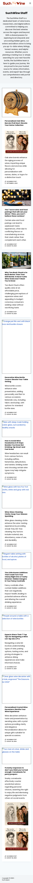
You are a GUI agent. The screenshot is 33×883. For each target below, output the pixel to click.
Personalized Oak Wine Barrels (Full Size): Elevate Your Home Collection (16, 123)
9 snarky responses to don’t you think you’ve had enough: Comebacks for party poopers (16, 771)
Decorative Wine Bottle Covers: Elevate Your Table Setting (16, 379)
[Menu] (30, 3)
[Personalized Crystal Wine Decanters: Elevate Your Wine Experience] (16, 689)
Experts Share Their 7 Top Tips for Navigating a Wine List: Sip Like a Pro (16, 636)
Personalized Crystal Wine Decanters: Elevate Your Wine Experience (16, 709)
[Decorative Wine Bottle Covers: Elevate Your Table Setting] (16, 347)
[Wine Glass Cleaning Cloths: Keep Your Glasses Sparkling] (16, 496)
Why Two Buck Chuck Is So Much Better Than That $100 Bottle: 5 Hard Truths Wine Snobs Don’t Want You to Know (16, 276)
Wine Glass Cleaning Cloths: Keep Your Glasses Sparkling (16, 514)
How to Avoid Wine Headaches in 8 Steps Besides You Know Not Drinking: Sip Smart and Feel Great (15, 445)
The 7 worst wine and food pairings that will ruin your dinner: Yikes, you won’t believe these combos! (16, 213)
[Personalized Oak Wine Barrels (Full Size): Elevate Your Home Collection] (16, 102)
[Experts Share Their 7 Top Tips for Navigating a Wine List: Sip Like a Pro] (16, 622)
